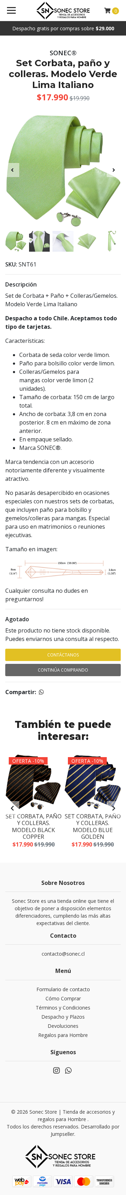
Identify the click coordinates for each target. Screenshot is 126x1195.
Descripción (21, 284)
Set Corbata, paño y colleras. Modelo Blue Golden (93, 826)
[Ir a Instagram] (56, 1072)
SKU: (11, 264)
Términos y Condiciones (63, 1007)
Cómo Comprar (63, 998)
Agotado (17, 619)
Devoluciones (63, 1026)
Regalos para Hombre (63, 1035)
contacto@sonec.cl (63, 953)
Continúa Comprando (63, 670)
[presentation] (12, 170)
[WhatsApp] (68, 1072)
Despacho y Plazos (63, 1016)
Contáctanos (63, 655)
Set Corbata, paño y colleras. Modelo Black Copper (34, 826)
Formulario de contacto (63, 989)
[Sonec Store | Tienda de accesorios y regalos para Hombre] (63, 10)
